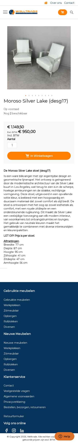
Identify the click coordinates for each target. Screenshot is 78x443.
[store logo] (23, 12)
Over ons (56, 3)
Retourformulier (14, 416)
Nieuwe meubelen (15, 342)
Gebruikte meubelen (17, 299)
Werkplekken (12, 305)
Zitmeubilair (11, 310)
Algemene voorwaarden (19, 396)
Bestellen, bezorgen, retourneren (25, 407)
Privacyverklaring (14, 401)
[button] (26, 95)
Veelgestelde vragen (17, 391)
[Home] (46, 3)
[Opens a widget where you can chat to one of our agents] (64, 436)
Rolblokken (11, 321)
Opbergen (10, 316)
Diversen (9, 327)
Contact (69, 3)
